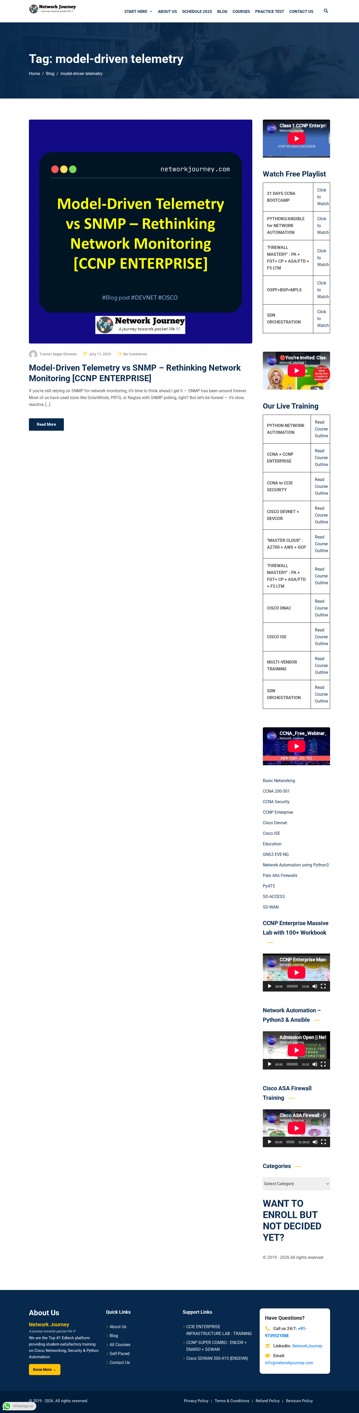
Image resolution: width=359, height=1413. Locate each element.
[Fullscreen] (323, 986)
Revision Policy (299, 1401)
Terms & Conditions (232, 1401)
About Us (167, 11)
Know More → (44, 1369)
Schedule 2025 (197, 11)
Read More (46, 424)
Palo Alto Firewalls (280, 875)
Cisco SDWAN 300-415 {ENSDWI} (217, 1358)
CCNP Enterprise (278, 812)
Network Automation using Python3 (296, 864)
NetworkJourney (307, 1345)
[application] (296, 973)
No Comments (135, 354)
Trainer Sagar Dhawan (58, 354)
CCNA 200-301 (276, 791)
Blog (222, 11)
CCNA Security (276, 801)
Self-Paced (120, 1353)
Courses (241, 11)
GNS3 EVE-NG (276, 854)
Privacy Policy (196, 1401)
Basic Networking (279, 780)
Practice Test (269, 11)
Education (272, 843)
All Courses (120, 1344)
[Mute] (314, 986)
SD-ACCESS (274, 896)
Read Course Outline (321, 429)
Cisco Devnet (275, 822)
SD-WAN (271, 907)
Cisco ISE (271, 833)
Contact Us (301, 11)
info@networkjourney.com (289, 1362)
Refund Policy (268, 1401)
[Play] (269, 986)
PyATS (269, 886)
